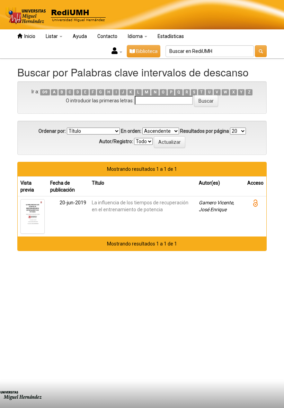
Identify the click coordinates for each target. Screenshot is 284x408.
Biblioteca (146, 51)
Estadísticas (171, 36)
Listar (52, 36)
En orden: (131, 131)
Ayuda (80, 36)
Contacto (107, 36)
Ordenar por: (52, 131)
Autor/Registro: (116, 141)
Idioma (136, 36)
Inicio (28, 36)
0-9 (44, 92)
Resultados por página (204, 131)
